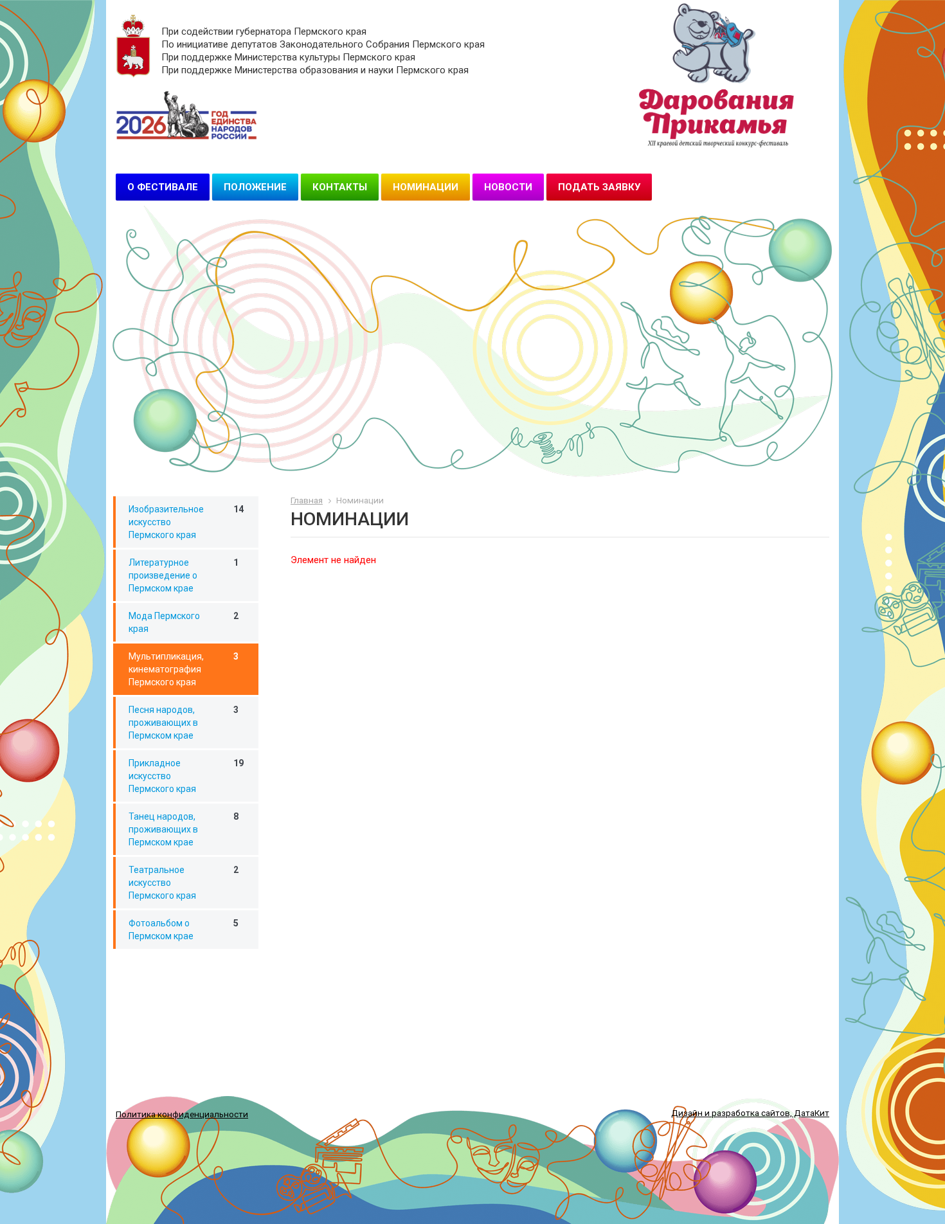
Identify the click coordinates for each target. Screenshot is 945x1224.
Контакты (339, 187)
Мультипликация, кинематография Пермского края (184, 669)
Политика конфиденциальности (182, 1114)
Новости (508, 187)
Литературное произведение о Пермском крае (184, 575)
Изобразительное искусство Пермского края (186, 522)
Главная (307, 500)
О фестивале (162, 187)
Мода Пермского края (184, 622)
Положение (255, 187)
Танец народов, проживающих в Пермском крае (184, 829)
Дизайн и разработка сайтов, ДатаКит (750, 1113)
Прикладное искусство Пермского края (186, 776)
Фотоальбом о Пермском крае (184, 929)
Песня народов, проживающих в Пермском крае (184, 723)
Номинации (425, 187)
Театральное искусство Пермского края (184, 883)
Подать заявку (599, 187)
